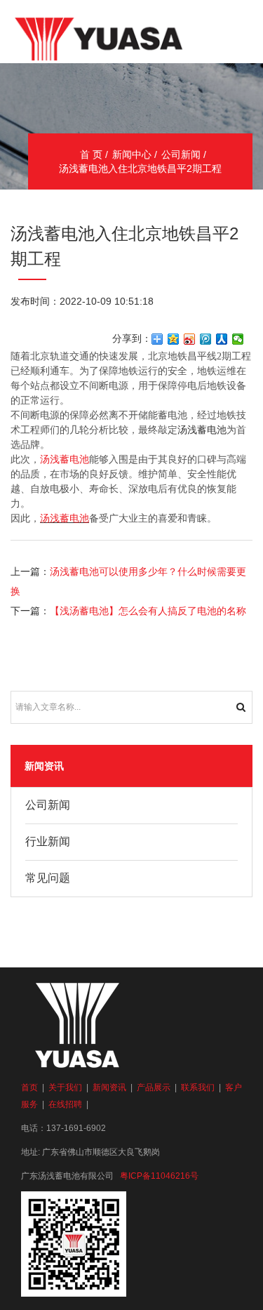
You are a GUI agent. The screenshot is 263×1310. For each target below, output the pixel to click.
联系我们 (198, 1087)
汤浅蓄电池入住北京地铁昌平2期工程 (140, 168)
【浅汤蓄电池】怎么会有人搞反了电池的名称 (148, 610)
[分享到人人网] (222, 339)
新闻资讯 (109, 1087)
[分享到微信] (238, 339)
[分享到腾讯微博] (206, 339)
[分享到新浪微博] (190, 339)
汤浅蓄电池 (64, 459)
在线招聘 (65, 1104)
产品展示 (153, 1087)
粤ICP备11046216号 (159, 1176)
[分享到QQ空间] (174, 339)
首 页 (91, 154)
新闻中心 (131, 154)
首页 (29, 1087)
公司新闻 (181, 154)
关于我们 (65, 1087)
